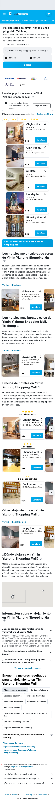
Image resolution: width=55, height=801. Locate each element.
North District (42, 794)
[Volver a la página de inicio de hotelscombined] (19, 13)
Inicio (7, 794)
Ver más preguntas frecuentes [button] (27, 668)
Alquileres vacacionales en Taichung (19, 746)
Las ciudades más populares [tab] (16, 721)
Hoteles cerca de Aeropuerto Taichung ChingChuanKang (19, 751)
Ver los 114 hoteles (11, 284)
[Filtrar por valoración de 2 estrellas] (5, 119)
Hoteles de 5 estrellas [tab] (36, 701)
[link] (27, 243)
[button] (4, 13)
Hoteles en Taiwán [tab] (12, 707)
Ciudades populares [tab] (13, 695)
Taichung (28, 794)
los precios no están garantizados (22, 767)
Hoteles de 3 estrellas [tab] (35, 695)
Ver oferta (41, 140)
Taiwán (14, 794)
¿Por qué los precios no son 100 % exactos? (24, 783)
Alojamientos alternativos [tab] (15, 690)
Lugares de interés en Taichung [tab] (18, 727)
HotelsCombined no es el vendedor (20, 774)
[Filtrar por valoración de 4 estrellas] (23, 119)
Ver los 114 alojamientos (14, 521)
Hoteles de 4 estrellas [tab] (13, 701)
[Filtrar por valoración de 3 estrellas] (13, 119)
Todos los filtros (45, 114)
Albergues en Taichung (13, 743)
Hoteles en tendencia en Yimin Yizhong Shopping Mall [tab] (25, 714)
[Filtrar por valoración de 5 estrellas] (34, 119)
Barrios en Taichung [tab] (39, 690)
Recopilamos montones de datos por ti (21, 778)
